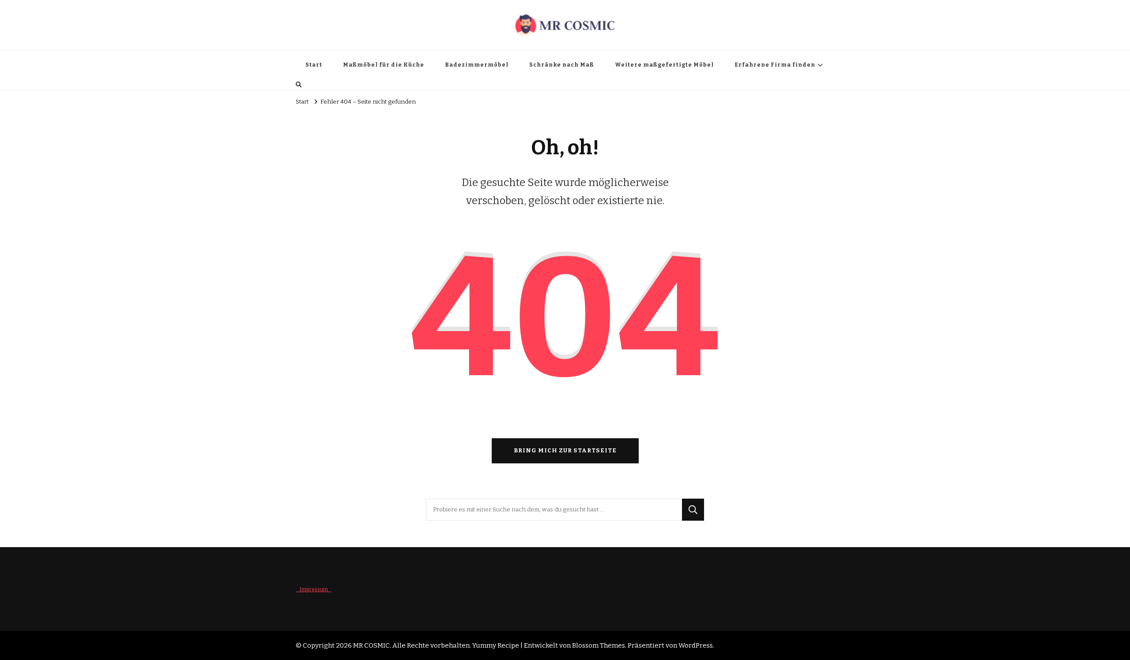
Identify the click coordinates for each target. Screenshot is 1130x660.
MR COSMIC (371, 645)
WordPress (695, 645)
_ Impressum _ (313, 589)
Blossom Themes (598, 645)
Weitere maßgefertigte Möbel (664, 65)
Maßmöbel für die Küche (383, 65)
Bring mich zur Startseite (565, 450)
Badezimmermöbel (476, 65)
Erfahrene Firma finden (774, 65)
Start (313, 65)
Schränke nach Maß (561, 65)
